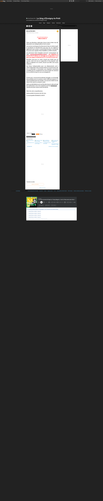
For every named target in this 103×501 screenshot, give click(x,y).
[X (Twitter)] (71, 1)
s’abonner (42, 205)
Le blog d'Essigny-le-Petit (48, 18)
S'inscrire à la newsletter (31, 136)
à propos (54, 205)
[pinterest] (73, 1)
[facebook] (69, 1)
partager (48, 205)
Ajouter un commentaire (35, 184)
